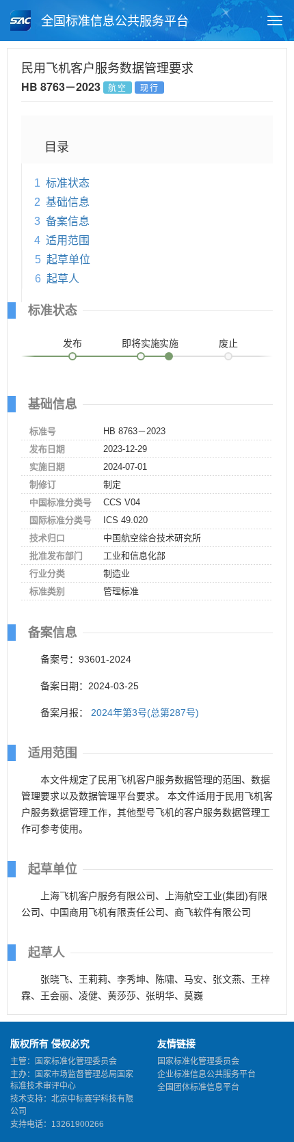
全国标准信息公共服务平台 (113, 21)
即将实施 (141, 343)
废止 (228, 343)
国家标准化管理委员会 (198, 1061)
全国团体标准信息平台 (198, 1087)
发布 (72, 343)
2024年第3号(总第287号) (145, 712)
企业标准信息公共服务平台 (206, 1074)
